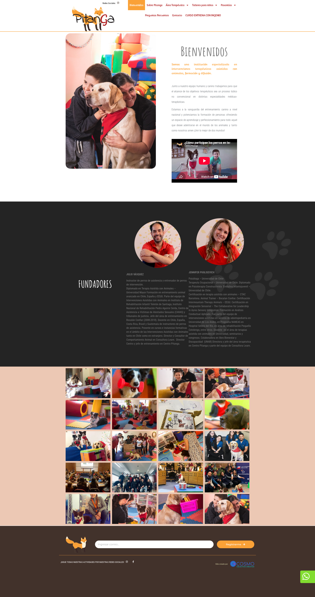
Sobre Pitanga (154, 5)
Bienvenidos (136, 5)
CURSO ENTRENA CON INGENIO (203, 15)
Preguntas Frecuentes (157, 15)
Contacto (177, 15)
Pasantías (226, 5)
